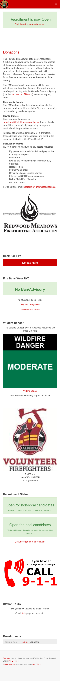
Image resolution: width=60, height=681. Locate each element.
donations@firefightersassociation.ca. (21, 122)
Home (24, 641)
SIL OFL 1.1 (37, 664)
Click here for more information (30, 24)
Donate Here (30, 262)
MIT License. (13, 660)
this (24, 613)
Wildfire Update (30, 390)
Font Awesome (9, 664)
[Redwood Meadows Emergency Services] (4, 4)
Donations (11, 52)
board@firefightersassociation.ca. (40, 186)
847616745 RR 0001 (22, 94)
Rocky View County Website (30, 304)
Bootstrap (7, 658)
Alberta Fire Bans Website (30, 309)
